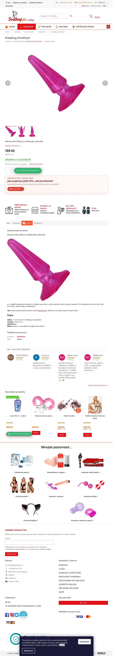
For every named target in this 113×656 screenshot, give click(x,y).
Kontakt (63, 565)
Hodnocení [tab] (16, 223)
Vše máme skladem (69, 588)
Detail (36, 433)
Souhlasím (84, 641)
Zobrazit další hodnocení (98, 385)
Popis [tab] (8, 223)
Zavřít (16, 198)
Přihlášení (101, 2)
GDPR (61, 645)
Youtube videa (13, 581)
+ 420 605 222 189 (15, 568)
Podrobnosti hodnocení (33, 41)
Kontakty (9, 6)
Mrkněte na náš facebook (17, 572)
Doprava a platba (20, 2)
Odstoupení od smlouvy (72, 580)
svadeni (11, 575)
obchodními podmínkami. (15, 549)
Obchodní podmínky (70, 576)
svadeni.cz (12, 578)
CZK (104, 6)
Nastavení (28, 650)
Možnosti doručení (36, 164)
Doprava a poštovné (70, 572)
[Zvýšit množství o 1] (13, 169)
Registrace (85, 6)
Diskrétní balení (36, 2)
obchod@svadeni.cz (15, 565)
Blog (7, 602)
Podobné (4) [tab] (38, 223)
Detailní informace (12, 146)
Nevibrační (21, 337)
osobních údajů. (45, 549)
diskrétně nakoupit (29, 170)
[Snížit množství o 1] (13, 172)
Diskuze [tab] (29, 223)
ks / (83, 603)
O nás (8, 2)
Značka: (50, 41)
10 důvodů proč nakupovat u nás (23, 606)
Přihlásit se (11, 554)
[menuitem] (10, 27)
